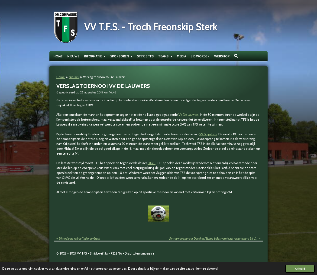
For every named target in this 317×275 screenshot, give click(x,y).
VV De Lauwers (188, 114)
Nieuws (74, 77)
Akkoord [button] (300, 268)
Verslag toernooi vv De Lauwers (104, 77)
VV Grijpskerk (208, 134)
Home (60, 77)
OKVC (151, 163)
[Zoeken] (236, 56)
